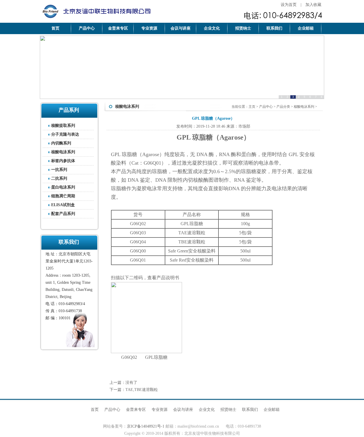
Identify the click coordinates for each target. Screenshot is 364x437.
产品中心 (87, 28)
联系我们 (274, 28)
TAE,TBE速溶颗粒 (141, 390)
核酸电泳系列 (63, 152)
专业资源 (149, 28)
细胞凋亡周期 (63, 196)
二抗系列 (59, 178)
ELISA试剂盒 (63, 205)
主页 (252, 107)
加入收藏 (313, 5)
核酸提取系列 (63, 125)
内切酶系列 (61, 143)
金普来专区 (118, 28)
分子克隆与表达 (65, 134)
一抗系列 (59, 169)
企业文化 (212, 28)
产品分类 (283, 107)
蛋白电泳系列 (63, 187)
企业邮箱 (306, 28)
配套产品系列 (63, 214)
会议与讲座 (181, 28)
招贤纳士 (243, 28)
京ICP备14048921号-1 (145, 426)
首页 (55, 28)
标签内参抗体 (63, 161)
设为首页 (289, 5)
